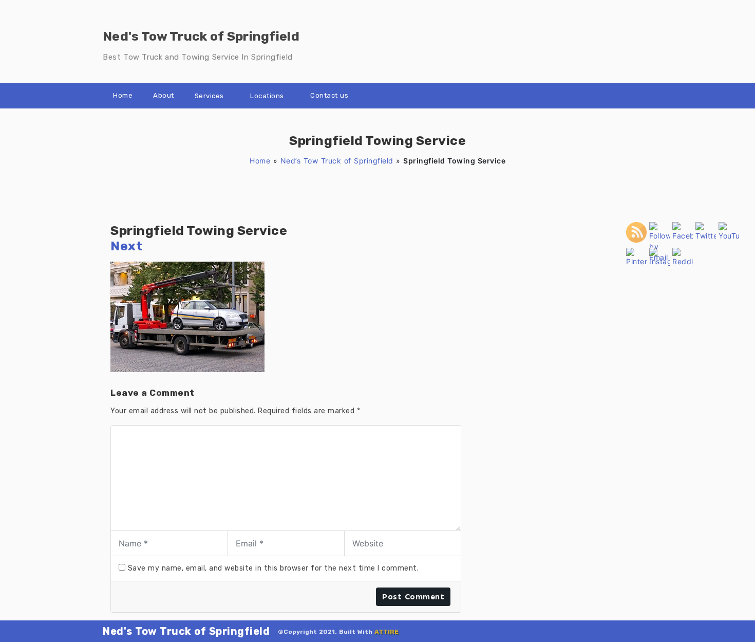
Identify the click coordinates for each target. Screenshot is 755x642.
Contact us (329, 95)
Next (126, 246)
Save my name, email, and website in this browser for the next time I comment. (273, 568)
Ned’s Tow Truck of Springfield (336, 160)
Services (209, 96)
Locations (267, 96)
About (163, 95)
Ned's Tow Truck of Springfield (186, 631)
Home (123, 95)
